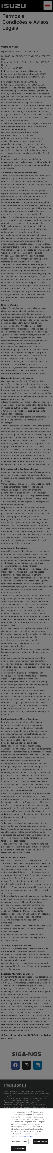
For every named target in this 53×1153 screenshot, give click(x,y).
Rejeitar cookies (40, 1141)
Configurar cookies (19, 1141)
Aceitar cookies (18, 1148)
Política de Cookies (25, 1136)
